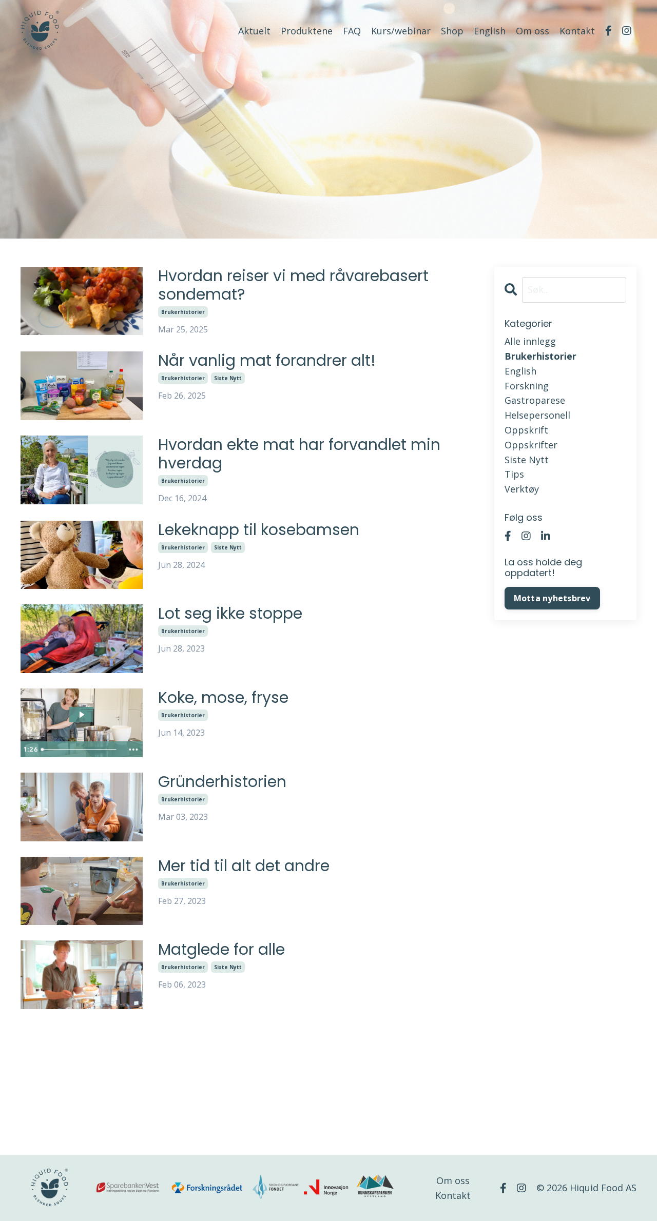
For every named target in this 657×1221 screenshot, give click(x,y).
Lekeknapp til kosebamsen (258, 530)
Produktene (307, 31)
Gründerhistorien (222, 782)
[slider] (81, 749)
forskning (527, 386)
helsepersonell (537, 415)
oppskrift (526, 430)
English (490, 31)
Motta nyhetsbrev (552, 598)
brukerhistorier (183, 312)
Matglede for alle (221, 949)
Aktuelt (254, 31)
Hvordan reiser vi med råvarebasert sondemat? (293, 285)
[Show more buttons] (133, 749)
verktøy (522, 489)
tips (514, 474)
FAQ (352, 31)
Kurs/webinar (401, 31)
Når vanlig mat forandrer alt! (267, 360)
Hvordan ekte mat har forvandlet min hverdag (299, 454)
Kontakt (577, 31)
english (520, 371)
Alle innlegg (530, 341)
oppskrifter (531, 445)
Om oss (532, 31)
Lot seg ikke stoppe (230, 613)
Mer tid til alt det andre (244, 866)
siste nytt (228, 378)
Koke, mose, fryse (223, 697)
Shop (452, 31)
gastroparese (535, 400)
